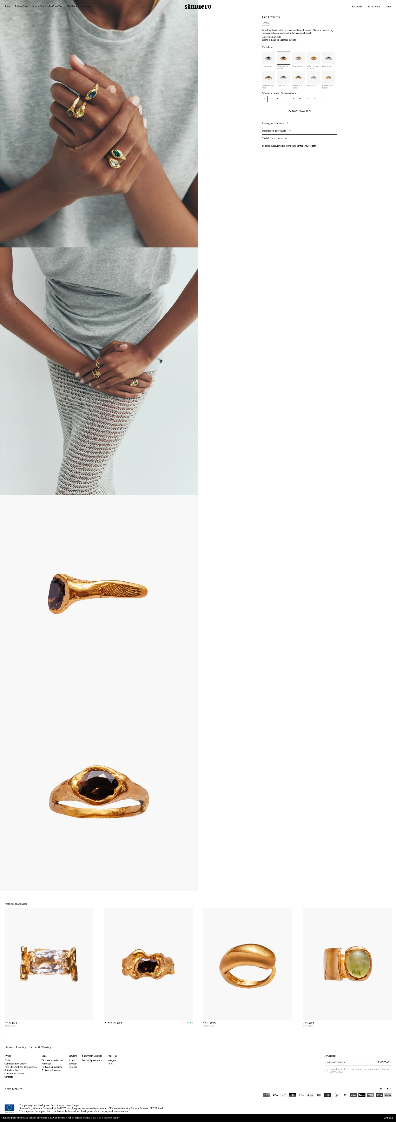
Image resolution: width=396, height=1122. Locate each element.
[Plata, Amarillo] (298, 58)
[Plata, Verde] (283, 77)
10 (278, 99)
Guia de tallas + (288, 93)
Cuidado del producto (15, 1073)
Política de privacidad (52, 1067)
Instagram (112, 1060)
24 (322, 99)
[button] (357, 6)
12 (285, 99)
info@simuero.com (307, 146)
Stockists (73, 1063)
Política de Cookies (51, 1070)
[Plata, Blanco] (313, 77)
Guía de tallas (11, 1070)
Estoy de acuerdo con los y (359, 1070)
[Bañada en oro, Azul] (268, 77)
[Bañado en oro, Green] (298, 77)
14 (293, 99)
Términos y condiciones (53, 1060)
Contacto (9, 1077)
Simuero (17, 1088)
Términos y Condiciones (367, 1069)
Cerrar (388, 1118)
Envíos (8, 1060)
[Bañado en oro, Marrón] (283, 58)
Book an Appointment (92, 1060)
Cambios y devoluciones (16, 1063)
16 (300, 99)
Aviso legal (47, 1063)
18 (307, 99)
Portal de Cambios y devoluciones (21, 1067)
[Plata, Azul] (328, 58)
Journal (72, 1060)
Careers (73, 1067)
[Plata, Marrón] (268, 58)
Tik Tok (110, 1063)
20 (315, 99)
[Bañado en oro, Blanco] (328, 77)
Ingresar (383, 1062)
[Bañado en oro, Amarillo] (313, 58)
